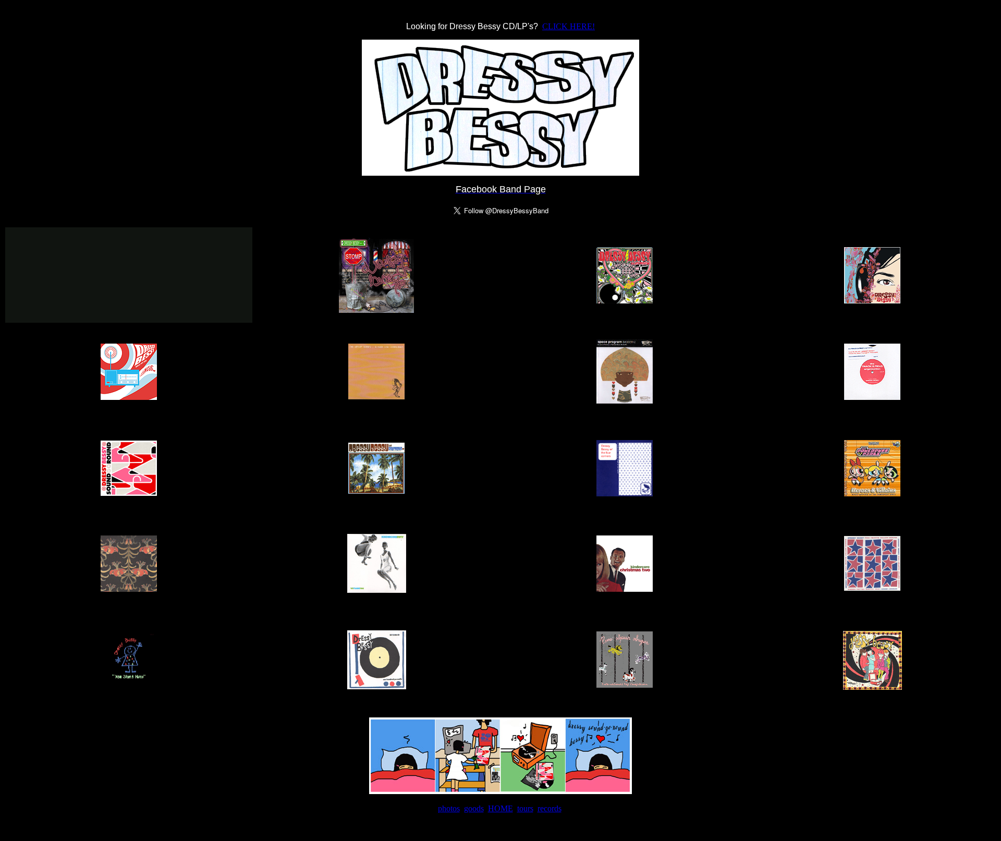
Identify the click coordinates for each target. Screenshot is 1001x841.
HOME (500, 808)
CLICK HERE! (568, 26)
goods (474, 808)
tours (525, 808)
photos (449, 808)
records (549, 808)
